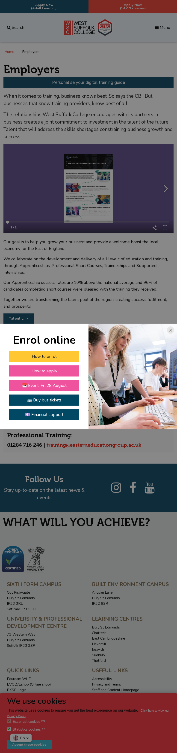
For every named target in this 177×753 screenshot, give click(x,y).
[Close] (170, 330)
